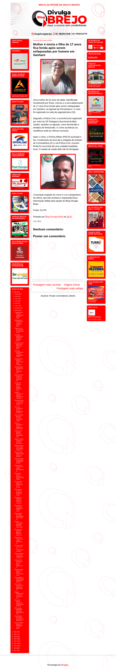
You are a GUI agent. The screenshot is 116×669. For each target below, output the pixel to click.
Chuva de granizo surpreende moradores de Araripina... (19, 602)
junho (17, 298)
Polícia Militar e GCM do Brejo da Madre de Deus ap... (19, 579)
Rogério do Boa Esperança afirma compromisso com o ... (19, 572)
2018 (15, 648)
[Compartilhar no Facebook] (39, 221)
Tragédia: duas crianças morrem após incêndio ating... (19, 315)
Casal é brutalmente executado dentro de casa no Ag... (19, 524)
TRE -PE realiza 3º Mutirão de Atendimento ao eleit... (19, 461)
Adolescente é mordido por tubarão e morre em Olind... (19, 323)
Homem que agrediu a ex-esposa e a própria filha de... (19, 586)
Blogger (64, 665)
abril (16, 303)
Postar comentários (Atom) (62, 296)
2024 (15, 634)
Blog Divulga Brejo (95, 317)
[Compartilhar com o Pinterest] (40, 221)
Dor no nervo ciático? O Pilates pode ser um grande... (19, 484)
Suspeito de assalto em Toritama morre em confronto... (18, 500)
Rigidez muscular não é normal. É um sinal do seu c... (19, 594)
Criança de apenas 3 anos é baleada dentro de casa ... (18, 386)
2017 (15, 650)
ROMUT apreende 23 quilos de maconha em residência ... (19, 395)
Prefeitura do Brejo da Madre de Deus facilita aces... (19, 433)
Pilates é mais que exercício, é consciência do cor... (19, 330)
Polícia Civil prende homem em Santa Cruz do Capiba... (19, 476)
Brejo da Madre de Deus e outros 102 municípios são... (19, 377)
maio (16, 301)
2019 (15, 645)
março (17, 305)
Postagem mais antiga (70, 288)
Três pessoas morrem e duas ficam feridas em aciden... (18, 492)
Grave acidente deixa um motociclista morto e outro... (19, 625)
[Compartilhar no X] (37, 221)
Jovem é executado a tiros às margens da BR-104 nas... (19, 425)
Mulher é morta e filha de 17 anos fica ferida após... (19, 441)
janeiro (17, 310)
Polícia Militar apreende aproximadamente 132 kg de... (19, 516)
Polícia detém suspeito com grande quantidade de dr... (19, 468)
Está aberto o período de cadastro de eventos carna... (19, 508)
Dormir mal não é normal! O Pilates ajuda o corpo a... (19, 555)
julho (16, 296)
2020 (15, 643)
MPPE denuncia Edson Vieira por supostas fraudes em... (19, 448)
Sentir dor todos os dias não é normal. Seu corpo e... (19, 402)
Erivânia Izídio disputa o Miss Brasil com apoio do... (19, 454)
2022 (15, 638)
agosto (17, 294)
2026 (15, 292)
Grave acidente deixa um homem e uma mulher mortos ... (19, 417)
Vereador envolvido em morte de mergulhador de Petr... (19, 353)
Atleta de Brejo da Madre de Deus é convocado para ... (19, 369)
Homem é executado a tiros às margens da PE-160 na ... (19, 409)
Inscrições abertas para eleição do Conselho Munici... (19, 337)
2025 (15, 632)
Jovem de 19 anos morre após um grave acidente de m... (18, 563)
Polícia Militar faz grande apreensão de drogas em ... (19, 618)
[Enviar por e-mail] (34, 221)
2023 (15, 636)
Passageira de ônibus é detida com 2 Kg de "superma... (19, 361)
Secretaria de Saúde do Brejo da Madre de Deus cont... (19, 532)
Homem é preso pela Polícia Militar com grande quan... (19, 345)
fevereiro (17, 308)
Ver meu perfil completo (94, 319)
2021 (15, 641)
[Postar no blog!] (35, 221)
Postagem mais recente (47, 284)
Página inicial (72, 284)
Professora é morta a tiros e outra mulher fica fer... (19, 540)
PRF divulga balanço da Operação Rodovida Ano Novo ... (19, 610)
